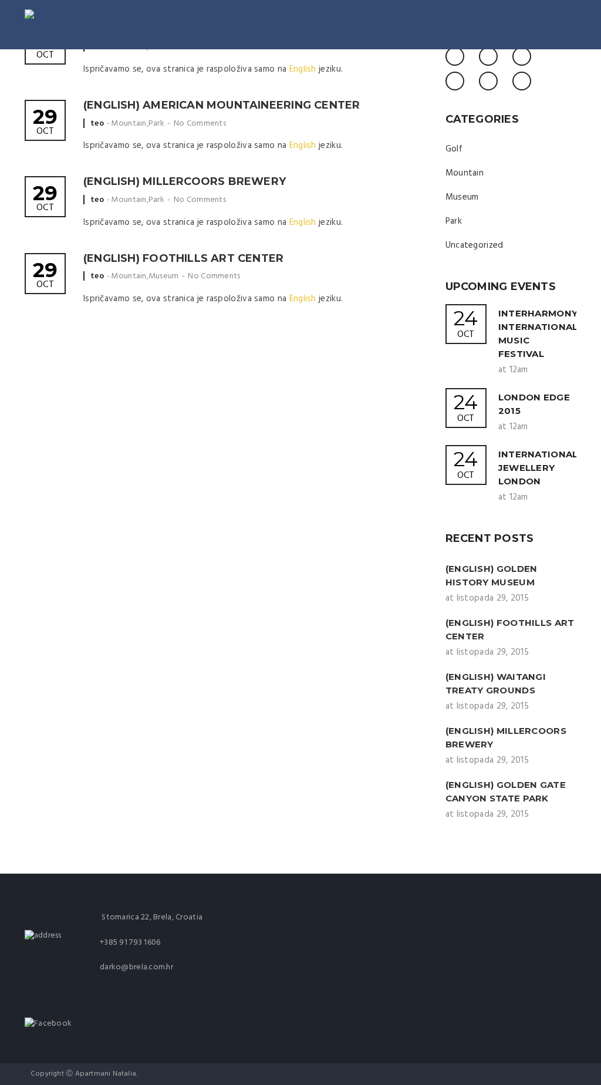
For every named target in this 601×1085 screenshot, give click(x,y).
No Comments (200, 123)
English (302, 69)
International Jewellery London (538, 468)
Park (156, 123)
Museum (163, 276)
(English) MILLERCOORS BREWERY (184, 181)
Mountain (128, 123)
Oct (45, 123)
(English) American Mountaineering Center (221, 105)
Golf (453, 149)
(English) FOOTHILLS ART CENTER (183, 258)
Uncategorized (474, 245)
